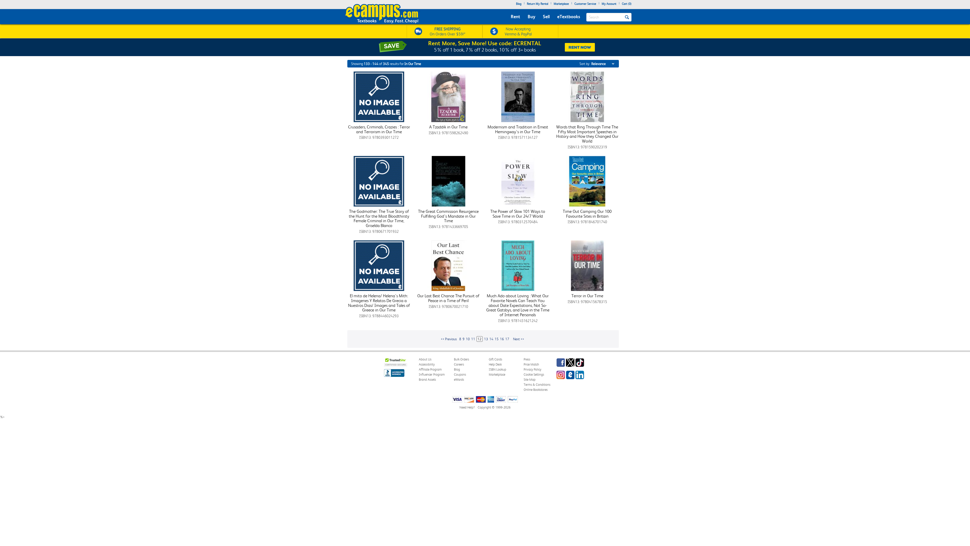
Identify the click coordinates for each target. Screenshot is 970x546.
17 (507, 339)
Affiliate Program (430, 369)
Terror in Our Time (587, 295)
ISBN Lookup (497, 369)
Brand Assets (427, 379)
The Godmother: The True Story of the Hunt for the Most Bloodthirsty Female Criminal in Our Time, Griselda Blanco (379, 218)
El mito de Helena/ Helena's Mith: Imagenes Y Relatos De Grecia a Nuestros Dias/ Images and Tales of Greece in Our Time (379, 302)
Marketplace (561, 4)
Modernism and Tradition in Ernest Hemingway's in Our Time (518, 129)
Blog (518, 4)
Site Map (530, 379)
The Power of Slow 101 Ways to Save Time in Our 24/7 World (517, 214)
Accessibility (427, 364)
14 (491, 339)
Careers (459, 364)
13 (486, 339)
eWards (459, 379)
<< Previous (449, 339)
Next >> (518, 339)
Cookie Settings (534, 374)
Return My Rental (537, 4)
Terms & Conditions (537, 384)
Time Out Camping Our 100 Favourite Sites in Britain (587, 214)
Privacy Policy (532, 369)
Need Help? (467, 407)
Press (527, 359)
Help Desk (495, 364)
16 (502, 339)
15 (497, 339)
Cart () (627, 4)
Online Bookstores (536, 390)
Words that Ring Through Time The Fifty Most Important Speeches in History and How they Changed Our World (587, 134)
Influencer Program (432, 374)
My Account (609, 4)
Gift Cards (495, 359)
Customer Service (585, 4)
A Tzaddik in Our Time (448, 126)
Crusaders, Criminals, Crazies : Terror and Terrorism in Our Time (379, 129)
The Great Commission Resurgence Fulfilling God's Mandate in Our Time (448, 216)
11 (473, 339)
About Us (425, 359)
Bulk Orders (461, 359)
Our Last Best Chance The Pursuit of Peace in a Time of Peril (448, 298)
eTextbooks (568, 16)
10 (468, 339)
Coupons (460, 374)
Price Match (531, 364)
